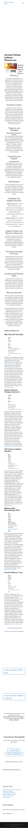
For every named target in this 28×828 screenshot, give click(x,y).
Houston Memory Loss (13, 572)
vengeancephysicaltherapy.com (14, 409)
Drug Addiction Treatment (9, 792)
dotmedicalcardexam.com (13, 468)
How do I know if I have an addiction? (12, 789)
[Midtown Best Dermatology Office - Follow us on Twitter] (10, 531)
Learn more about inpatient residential (14, 696)
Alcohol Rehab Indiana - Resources (12, 57)
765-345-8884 (18, 31)
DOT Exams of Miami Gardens (12, 450)
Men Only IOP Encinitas (13, 334)
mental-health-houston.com (14, 590)
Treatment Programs (8, 791)
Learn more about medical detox (14, 671)
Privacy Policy (6, 797)
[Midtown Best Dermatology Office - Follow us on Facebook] (8, 531)
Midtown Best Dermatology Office (12, 509)
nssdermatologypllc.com (13, 529)
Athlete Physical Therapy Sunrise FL (12, 391)
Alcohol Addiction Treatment (10, 794)
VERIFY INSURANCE (14, 754)
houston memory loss (16, 624)
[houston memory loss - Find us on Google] (8, 592)
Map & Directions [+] (8, 813)
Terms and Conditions (8, 796)
